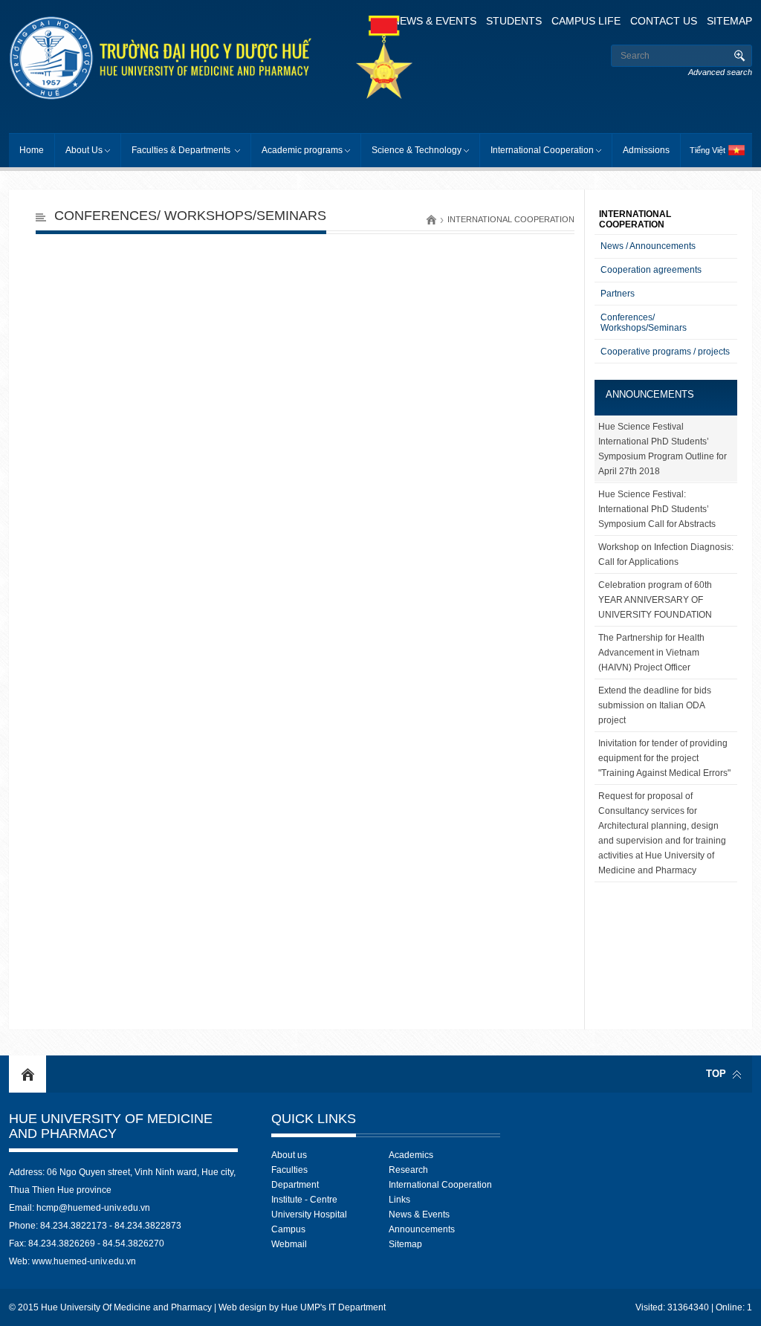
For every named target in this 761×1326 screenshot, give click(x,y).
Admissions (646, 150)
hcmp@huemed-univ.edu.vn (93, 1208)
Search (739, 56)
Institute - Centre (304, 1199)
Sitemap (729, 21)
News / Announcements (648, 246)
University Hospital (309, 1214)
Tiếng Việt (707, 150)
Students (514, 21)
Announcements (650, 394)
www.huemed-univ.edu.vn (84, 1261)
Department (295, 1185)
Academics (411, 1155)
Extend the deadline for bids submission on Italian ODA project (654, 705)
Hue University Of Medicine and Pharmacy (111, 1126)
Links (399, 1199)
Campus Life (586, 21)
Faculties (289, 1170)
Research (408, 1170)
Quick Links (313, 1118)
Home (31, 150)
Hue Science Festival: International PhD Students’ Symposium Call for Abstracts (657, 509)
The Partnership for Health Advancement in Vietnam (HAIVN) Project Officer (651, 653)
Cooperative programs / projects (665, 351)
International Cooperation (542, 150)
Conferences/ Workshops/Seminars (190, 215)
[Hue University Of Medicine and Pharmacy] (190, 58)
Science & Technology (417, 150)
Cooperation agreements (651, 270)
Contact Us (663, 21)
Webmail (289, 1244)
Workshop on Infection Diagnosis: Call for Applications (666, 554)
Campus (288, 1229)
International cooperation (510, 219)
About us (289, 1155)
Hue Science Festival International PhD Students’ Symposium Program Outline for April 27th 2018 (662, 448)
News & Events (434, 21)
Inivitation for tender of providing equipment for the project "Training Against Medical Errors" (664, 758)
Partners (617, 293)
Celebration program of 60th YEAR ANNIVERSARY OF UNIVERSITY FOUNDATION (655, 600)
